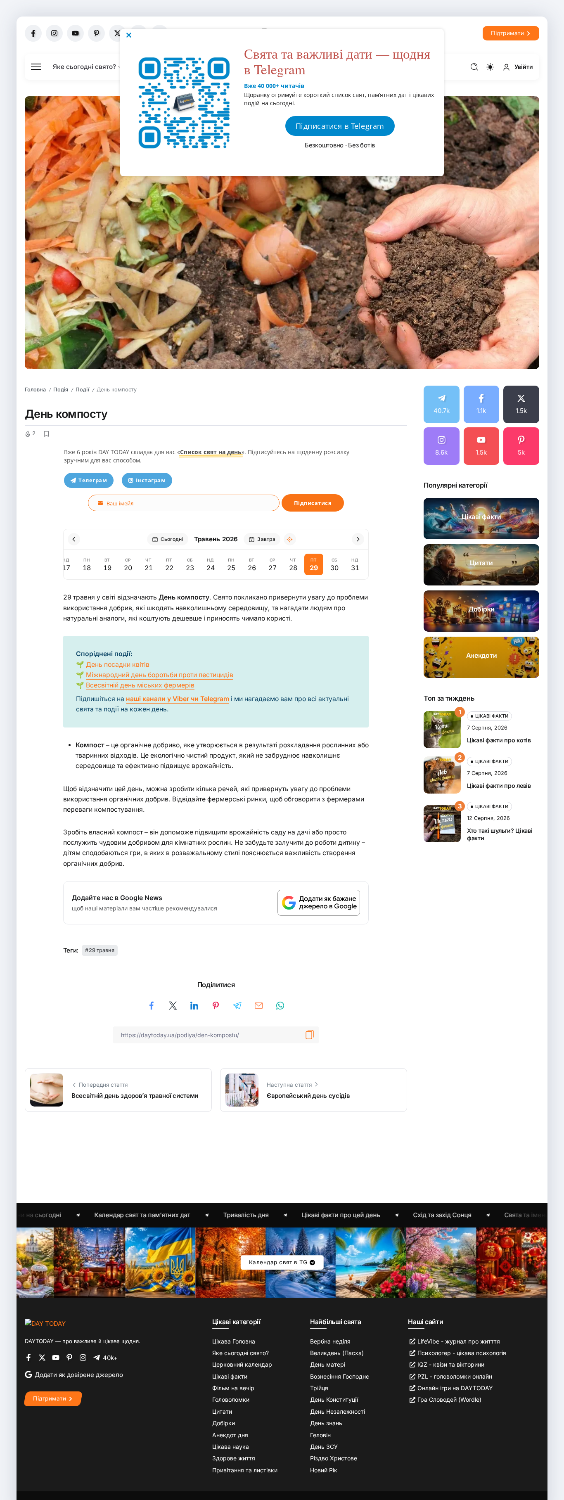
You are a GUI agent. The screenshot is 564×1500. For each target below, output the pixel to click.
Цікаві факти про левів (499, 785)
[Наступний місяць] (358, 539)
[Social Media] (33, 33)
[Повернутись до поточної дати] (290, 539)
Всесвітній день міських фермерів (140, 685)
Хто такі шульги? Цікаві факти (499, 834)
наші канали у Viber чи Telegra (174, 699)
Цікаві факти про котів (499, 740)
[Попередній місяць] (74, 539)
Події (82, 389)
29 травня (101, 950)
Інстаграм (151, 480)
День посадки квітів (117, 664)
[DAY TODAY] (45, 1323)
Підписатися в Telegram (340, 126)
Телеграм (92, 480)
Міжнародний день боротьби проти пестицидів (159, 675)
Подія (60, 389)
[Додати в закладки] (46, 434)
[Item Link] (481, 518)
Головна (35, 389)
